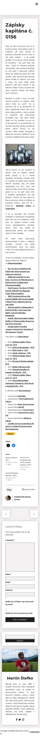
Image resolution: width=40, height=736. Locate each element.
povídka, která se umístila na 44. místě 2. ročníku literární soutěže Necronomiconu (19, 426)
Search (20, 641)
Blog (9, 490)
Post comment (20, 620)
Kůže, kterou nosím (26, 404)
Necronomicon (25, 391)
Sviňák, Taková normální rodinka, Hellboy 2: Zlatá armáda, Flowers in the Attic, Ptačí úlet (19, 321)
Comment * (10, 540)
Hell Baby (22, 396)
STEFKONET (35, 732)
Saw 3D (21, 407)
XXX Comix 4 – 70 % (20, 350)
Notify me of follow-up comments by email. (19, 602)
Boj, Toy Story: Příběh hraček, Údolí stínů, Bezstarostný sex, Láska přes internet (18, 271)
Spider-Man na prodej (21, 367)
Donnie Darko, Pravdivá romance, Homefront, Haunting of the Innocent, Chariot (19, 329)
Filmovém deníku (15, 263)
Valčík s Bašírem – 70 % (21, 353)
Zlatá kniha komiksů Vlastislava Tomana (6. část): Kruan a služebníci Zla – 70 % (19, 383)
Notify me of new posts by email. (19, 613)
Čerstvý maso (28, 410)
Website (9, 590)
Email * (8, 582)
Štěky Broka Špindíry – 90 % (23, 347)
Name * (8, 574)
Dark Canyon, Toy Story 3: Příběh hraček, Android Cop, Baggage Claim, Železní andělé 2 (19, 290)
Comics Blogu (22, 337)
